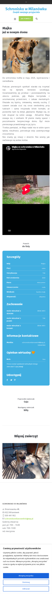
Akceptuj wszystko (26, 575)
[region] (26, 569)
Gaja (26, 401)
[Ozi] (26, 461)
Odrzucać (26, 589)
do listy (26, 246)
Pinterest (15, 380)
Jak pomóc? (26, 19)
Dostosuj (26, 582)
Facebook (8, 380)
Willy (26, 410)
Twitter (11, 380)
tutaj (21, 367)
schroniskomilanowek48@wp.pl (18, 519)
